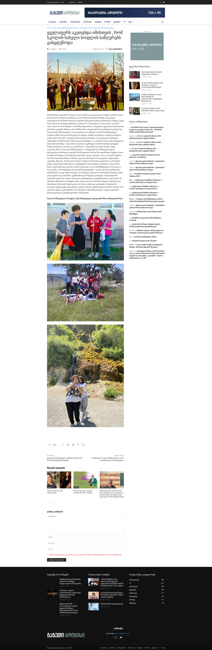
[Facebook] (161, 2)
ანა (130, 180)
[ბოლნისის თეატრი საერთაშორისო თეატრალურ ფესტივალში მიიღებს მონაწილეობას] (52, 593)
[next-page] (52, 502)
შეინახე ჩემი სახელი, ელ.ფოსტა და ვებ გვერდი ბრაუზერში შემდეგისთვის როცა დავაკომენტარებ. (86, 555)
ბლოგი (54, 28)
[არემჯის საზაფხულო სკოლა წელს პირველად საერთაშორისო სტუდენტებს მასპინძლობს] (134, 97)
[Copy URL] (83, 445)
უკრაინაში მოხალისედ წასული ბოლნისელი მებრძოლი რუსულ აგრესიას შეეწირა (112, 595)
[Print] (73, 445)
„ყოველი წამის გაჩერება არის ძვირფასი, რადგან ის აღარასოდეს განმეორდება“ (152, 85)
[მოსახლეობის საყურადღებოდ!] (93, 606)
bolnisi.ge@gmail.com (122, 633)
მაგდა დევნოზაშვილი (115, 49)
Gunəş (131, 199)
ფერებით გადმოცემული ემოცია (145, 237)
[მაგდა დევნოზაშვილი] (107, 49)
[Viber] (78, 445)
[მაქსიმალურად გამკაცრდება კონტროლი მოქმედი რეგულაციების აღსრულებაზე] (52, 582)
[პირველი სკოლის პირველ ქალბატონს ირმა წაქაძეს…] (85, 479)
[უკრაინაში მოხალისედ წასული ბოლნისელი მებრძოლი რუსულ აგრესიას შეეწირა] (93, 595)
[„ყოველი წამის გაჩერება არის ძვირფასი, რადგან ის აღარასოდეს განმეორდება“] (134, 85)
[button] (162, 21)
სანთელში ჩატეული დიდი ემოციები (144, 241)
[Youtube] (164, 2)
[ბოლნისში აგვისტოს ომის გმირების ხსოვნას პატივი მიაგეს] (134, 111)
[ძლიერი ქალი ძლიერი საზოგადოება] (59, 479)
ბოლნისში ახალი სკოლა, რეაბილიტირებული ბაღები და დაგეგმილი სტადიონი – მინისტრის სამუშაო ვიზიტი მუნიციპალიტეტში (146, 129)
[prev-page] (48, 502)
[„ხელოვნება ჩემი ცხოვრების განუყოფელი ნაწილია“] (134, 74)
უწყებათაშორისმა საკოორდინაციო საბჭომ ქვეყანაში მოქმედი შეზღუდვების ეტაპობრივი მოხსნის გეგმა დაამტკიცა (69, 608)
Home (49, 28)
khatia (131, 245)
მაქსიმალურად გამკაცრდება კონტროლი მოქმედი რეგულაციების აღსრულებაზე (70, 581)
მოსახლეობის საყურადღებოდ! (112, 604)
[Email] (68, 445)
